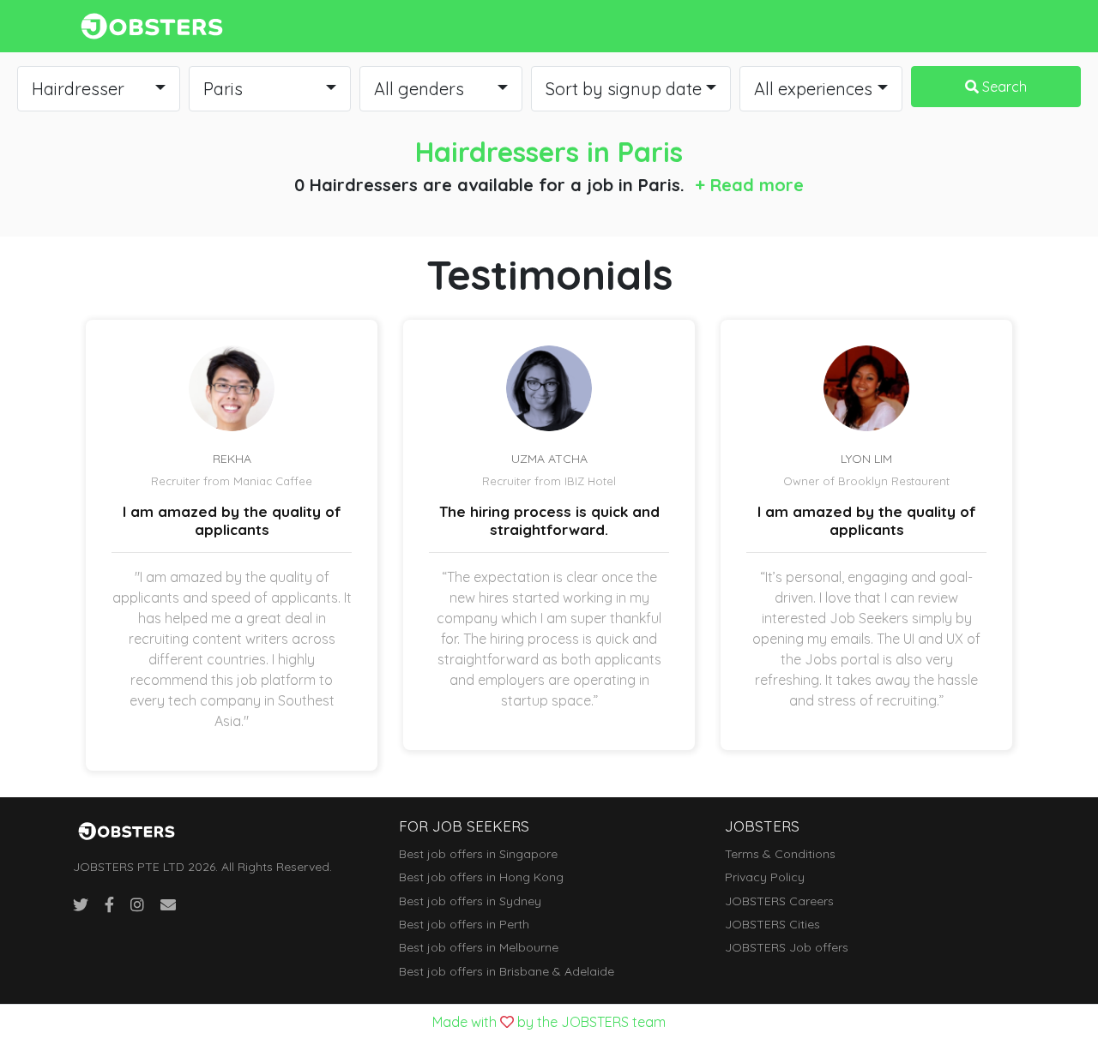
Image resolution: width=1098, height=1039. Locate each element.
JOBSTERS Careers (779, 901)
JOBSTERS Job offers (786, 947)
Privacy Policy (765, 877)
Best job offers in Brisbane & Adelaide (506, 971)
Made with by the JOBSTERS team (549, 1021)
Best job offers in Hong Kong (481, 877)
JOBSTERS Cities (772, 924)
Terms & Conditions (780, 854)
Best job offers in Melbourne (478, 947)
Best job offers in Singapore (478, 854)
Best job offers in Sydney (470, 901)
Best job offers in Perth (464, 924)
